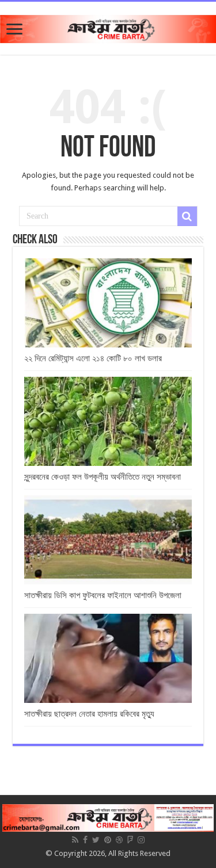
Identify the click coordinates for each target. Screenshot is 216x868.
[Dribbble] (119, 840)
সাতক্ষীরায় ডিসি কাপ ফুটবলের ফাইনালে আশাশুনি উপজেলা (102, 595)
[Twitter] (96, 840)
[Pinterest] (107, 840)
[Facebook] (85, 840)
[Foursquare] (130, 840)
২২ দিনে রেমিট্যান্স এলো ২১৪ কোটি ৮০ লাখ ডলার (93, 358)
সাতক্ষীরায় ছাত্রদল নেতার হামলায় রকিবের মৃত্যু (89, 714)
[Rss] (75, 840)
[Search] (187, 216)
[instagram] (141, 840)
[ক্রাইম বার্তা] (108, 27)
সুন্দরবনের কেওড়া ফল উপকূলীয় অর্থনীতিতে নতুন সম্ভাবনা (102, 477)
